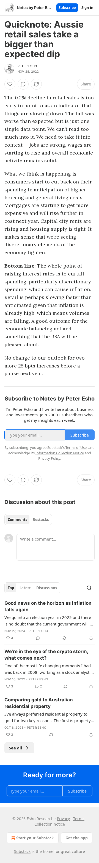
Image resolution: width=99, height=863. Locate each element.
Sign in (87, 7)
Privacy (63, 818)
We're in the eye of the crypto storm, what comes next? (46, 655)
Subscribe (67, 7)
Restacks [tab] (41, 519)
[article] (49, 620)
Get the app (76, 837)
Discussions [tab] (46, 587)
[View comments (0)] (23, 84)
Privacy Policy (49, 458)
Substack (22, 851)
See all (15, 748)
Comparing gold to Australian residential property (38, 703)
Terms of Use (76, 447)
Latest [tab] (25, 587)
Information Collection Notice (59, 452)
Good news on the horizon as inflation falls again (48, 606)
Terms (78, 818)
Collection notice (49, 824)
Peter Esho (27, 66)
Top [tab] (11, 587)
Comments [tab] (17, 519)
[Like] (9, 84)
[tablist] (28, 519)
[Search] (89, 587)
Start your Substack (35, 837)
